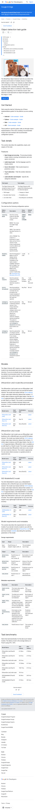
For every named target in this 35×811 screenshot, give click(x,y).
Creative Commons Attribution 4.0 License (13, 701)
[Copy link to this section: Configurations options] (20, 203)
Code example (14, 116)
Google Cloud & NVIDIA (7, 727)
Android (3, 754)
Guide (21, 116)
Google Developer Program (8, 717)
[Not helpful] (14, 22)
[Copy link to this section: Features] (9, 152)
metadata (14, 531)
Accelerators (4, 724)
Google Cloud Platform (7, 791)
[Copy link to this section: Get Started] (13, 105)
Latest (29, 414)
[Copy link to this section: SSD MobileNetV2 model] (21, 479)
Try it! (5, 98)
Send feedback (7, 26)
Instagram (4, 739)
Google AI (3, 794)
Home (2, 19)
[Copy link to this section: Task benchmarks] (18, 635)
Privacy (8, 803)
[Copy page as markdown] (8, 32)
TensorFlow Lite (24, 529)
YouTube (3, 747)
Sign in (31, 2)
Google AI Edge (7, 7)
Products (8, 19)
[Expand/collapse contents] (10, 37)
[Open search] (27, 2)
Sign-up (6, 14)
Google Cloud (4, 767)
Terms (3, 803)
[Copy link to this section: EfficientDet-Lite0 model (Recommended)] (3, 385)
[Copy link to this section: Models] (9, 364)
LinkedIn (3, 742)
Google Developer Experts (7, 722)
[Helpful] (11, 22)
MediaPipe (24, 19)
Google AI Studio (5, 762)
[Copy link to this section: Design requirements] (15, 537)
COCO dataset (28, 392)
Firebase (3, 760)
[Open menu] (2, 2)
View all (3, 773)
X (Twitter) (4, 745)
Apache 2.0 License (14, 702)
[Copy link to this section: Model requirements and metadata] (29, 522)
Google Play (4, 770)
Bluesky (3, 737)
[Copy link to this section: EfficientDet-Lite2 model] (21, 431)
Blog (2, 734)
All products (4, 796)
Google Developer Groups (7, 719)
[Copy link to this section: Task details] (13, 141)
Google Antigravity (6, 765)
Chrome (3, 757)
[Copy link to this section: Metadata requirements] (16, 581)
